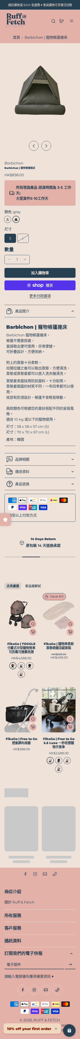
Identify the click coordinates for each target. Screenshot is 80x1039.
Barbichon (13, 163)
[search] (53, 20)
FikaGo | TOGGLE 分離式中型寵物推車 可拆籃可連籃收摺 (21, 648)
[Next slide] (46, 146)
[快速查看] (32, 624)
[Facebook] (25, 874)
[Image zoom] (40, 90)
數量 (9, 249)
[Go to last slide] (34, 146)
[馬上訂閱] (70, 964)
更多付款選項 (40, 296)
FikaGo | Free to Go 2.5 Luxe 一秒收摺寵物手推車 (58, 743)
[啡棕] (13, 666)
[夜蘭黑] (30, 666)
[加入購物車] (32, 632)
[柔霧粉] (67, 760)
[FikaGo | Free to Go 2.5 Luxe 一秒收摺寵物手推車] (59, 709)
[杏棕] (59, 769)
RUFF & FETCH (47, 1020)
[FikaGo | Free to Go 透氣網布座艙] (21, 709)
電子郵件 (14, 964)
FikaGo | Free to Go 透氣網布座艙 (21, 741)
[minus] (9, 259)
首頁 (16, 37)
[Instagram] (35, 874)
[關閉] (56, 1029)
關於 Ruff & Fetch (19, 902)
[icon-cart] (61, 20)
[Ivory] (7, 219)
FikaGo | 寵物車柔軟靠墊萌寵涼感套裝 (59, 646)
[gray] (16, 219)
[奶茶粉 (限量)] (21, 674)
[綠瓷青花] (21, 666)
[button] (40, 273)
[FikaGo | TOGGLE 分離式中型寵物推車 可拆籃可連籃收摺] (21, 614)
